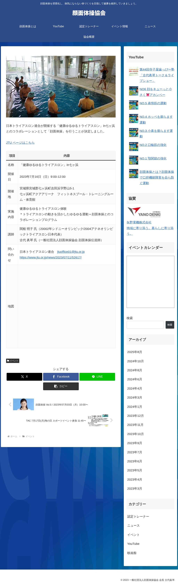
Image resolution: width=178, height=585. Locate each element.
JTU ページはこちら (20, 142)
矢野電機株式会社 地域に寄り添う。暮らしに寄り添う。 (150, 228)
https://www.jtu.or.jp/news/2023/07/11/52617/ (51, 257)
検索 (130, 318)
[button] (61, 386)
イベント (14, 360)
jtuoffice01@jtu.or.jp (71, 251)
